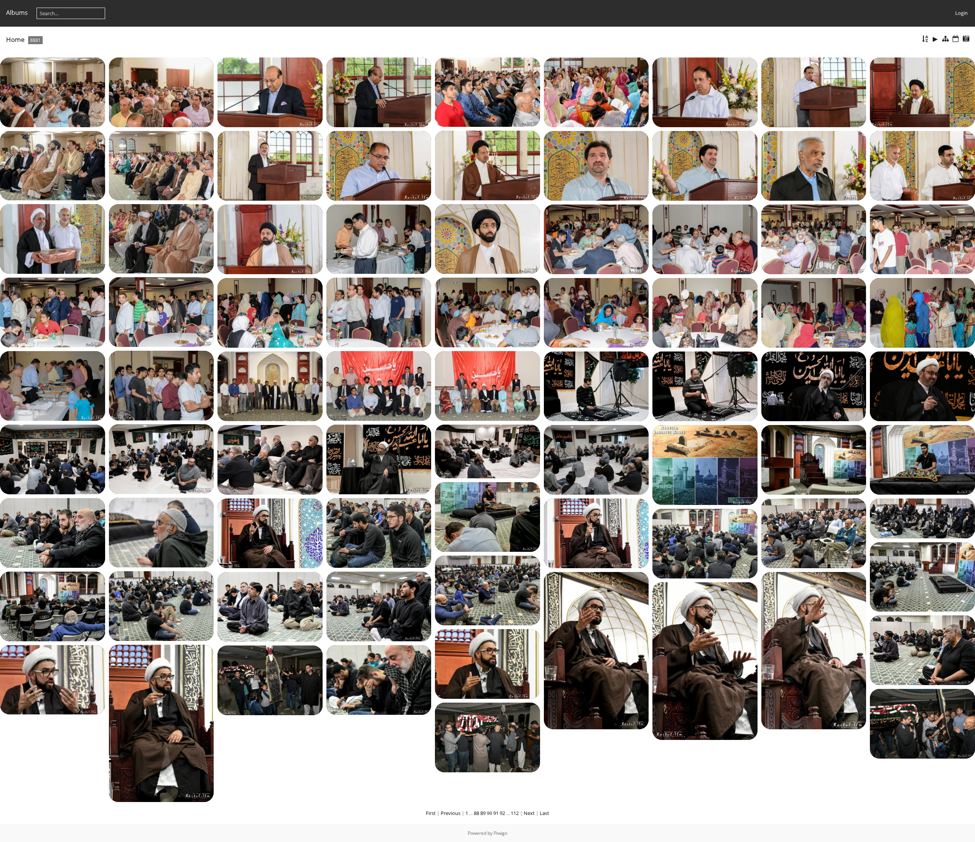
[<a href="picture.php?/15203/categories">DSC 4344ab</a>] (922, 517)
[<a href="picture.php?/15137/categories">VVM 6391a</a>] (813, 165)
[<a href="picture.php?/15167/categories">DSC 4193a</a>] (813, 385)
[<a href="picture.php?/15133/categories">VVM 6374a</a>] (270, 165)
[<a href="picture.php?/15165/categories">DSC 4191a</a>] (705, 385)
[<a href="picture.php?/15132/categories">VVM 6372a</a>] (161, 164)
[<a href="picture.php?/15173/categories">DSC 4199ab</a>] (52, 458)
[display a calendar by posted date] (955, 39)
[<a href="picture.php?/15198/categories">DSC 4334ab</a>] (52, 532)
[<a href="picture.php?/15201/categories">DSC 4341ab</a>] (596, 532)
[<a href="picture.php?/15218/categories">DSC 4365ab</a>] (379, 679)
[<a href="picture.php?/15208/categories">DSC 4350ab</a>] (52, 605)
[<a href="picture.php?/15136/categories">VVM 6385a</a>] (705, 165)
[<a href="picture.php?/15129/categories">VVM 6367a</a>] (922, 91)
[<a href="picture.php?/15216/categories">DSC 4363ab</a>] (161, 722)
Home (15, 39)
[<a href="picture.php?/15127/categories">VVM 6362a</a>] (705, 91)
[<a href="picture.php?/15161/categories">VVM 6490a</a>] (270, 385)
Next (529, 813)
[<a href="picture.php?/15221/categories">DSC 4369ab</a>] (487, 736)
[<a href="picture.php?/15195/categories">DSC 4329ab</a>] (922, 459)
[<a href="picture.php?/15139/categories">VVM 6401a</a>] (52, 238)
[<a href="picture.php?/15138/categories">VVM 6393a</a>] (922, 165)
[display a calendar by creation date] (965, 39)
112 (515, 813)
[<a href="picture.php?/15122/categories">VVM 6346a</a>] (161, 91)
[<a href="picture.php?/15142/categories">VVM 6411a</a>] (270, 238)
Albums (17, 12)
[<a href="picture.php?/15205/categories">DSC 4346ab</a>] (922, 576)
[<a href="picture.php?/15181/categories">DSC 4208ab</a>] (596, 459)
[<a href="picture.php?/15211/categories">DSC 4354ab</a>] (596, 650)
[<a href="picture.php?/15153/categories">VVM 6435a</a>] (596, 312)
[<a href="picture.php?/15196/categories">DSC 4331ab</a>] (487, 516)
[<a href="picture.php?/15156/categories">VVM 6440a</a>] (922, 312)
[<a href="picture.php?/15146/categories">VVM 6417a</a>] (813, 238)
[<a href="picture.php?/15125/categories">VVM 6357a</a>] (487, 91)
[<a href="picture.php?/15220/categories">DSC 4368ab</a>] (922, 723)
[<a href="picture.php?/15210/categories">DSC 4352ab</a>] (270, 606)
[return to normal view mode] (945, 39)
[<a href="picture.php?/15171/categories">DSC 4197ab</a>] (161, 458)
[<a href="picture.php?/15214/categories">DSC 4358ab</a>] (922, 649)
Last (544, 813)
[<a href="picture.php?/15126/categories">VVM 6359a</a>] (596, 91)
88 (476, 813)
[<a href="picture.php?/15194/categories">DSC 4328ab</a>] (813, 459)
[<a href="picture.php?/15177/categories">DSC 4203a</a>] (487, 450)
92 (502, 813)
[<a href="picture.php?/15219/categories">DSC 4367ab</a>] (270, 679)
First (431, 813)
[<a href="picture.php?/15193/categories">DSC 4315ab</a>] (705, 464)
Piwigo (500, 833)
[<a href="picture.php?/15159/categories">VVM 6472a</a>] (379, 385)
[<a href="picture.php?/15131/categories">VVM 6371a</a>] (52, 164)
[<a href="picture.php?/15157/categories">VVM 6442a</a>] (161, 385)
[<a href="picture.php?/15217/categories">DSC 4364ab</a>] (52, 679)
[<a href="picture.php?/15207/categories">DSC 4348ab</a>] (161, 605)
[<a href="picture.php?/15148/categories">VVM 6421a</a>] (161, 311)
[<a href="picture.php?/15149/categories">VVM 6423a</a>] (52, 311)
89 (483, 813)
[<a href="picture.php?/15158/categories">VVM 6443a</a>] (52, 385)
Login (961, 13)
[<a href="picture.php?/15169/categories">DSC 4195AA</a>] (922, 385)
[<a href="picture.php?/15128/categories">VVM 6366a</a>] (813, 91)
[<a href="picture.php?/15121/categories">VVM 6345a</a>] (52, 91)
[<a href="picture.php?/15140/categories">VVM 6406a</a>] (161, 238)
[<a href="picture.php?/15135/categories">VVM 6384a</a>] (596, 165)
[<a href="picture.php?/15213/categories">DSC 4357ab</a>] (705, 660)
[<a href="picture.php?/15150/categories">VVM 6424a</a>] (379, 311)
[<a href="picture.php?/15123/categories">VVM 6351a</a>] (270, 91)
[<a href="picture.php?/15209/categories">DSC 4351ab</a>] (379, 605)
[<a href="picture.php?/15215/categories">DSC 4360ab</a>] (487, 663)
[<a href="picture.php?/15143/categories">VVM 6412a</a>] (379, 238)
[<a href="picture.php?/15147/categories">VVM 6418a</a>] (922, 238)
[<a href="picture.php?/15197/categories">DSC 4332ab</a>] (161, 532)
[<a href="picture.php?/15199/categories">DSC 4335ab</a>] (379, 532)
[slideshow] (935, 39)
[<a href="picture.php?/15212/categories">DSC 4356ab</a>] (813, 650)
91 (496, 813)
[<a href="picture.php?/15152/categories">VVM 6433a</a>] (270, 312)
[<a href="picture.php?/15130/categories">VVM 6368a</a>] (487, 164)
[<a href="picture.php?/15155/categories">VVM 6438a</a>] (813, 312)
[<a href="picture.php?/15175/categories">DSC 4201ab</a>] (379, 458)
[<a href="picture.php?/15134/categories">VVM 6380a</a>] (379, 165)
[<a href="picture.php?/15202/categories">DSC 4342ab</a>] (813, 532)
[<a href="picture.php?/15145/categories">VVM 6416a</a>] (705, 238)
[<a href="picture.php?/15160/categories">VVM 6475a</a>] (487, 385)
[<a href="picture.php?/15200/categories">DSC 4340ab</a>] (270, 532)
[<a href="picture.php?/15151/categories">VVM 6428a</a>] (487, 311)
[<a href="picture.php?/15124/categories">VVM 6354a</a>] (379, 91)
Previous (450, 813)
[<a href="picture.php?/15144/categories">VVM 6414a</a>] (596, 238)
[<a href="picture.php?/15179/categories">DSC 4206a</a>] (270, 459)
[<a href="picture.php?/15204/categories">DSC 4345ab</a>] (705, 543)
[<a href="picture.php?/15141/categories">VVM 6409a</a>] (487, 238)
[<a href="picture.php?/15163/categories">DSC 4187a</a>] (596, 385)
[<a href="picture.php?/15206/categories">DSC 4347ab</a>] (487, 589)
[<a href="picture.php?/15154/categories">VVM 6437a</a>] (705, 312)
